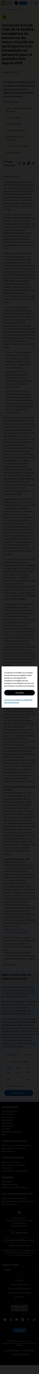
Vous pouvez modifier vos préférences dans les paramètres (18, 701)
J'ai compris (19, 693)
